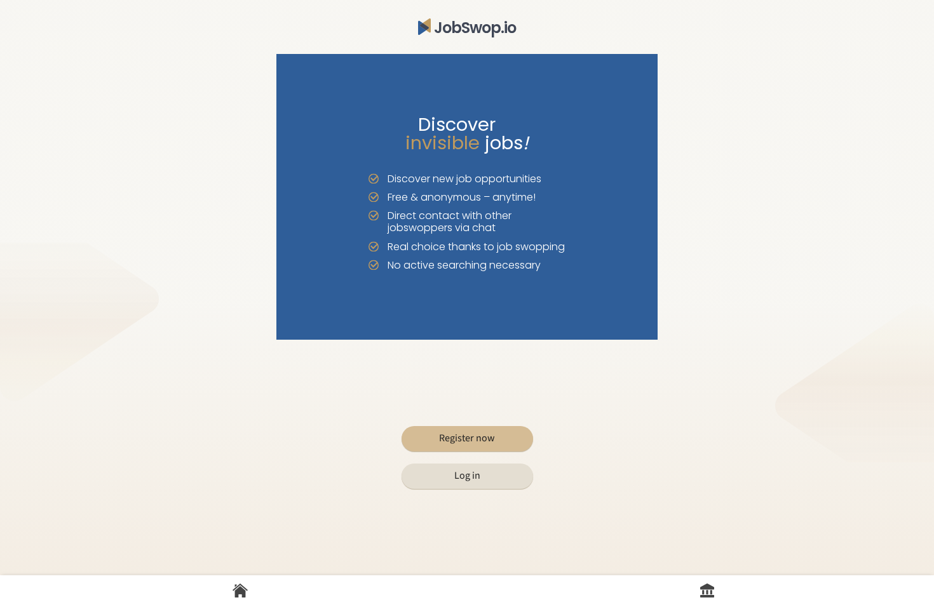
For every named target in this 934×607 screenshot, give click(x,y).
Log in (467, 476)
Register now (467, 438)
